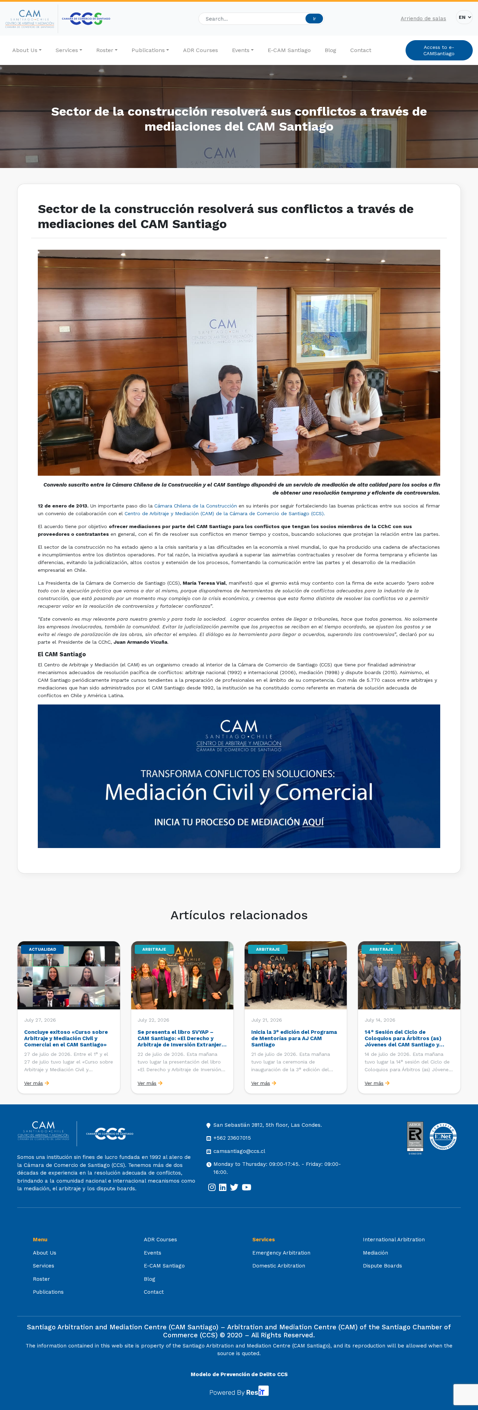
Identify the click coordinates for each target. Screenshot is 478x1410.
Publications (148, 50)
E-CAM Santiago (289, 50)
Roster (104, 50)
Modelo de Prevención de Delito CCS (239, 1374)
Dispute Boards (382, 1266)
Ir (314, 18)
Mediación (375, 1253)
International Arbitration (394, 1239)
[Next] (455, 1017)
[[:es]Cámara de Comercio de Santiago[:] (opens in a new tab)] (86, 18)
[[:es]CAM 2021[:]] (31, 19)
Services (67, 50)
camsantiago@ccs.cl (239, 1151)
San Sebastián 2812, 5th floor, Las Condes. (267, 1125)
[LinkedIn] (222, 1187)
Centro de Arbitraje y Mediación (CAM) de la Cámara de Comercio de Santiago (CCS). (225, 513)
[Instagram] (211, 1187)
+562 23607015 (232, 1138)
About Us (24, 50)
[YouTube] (246, 1187)
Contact (360, 50)
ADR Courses (200, 50)
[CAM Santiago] (47, 1134)
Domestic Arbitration (278, 1266)
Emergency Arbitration (281, 1253)
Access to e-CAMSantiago (439, 50)
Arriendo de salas (423, 18)
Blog (330, 50)
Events (240, 50)
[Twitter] (234, 1187)
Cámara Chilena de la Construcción (195, 506)
